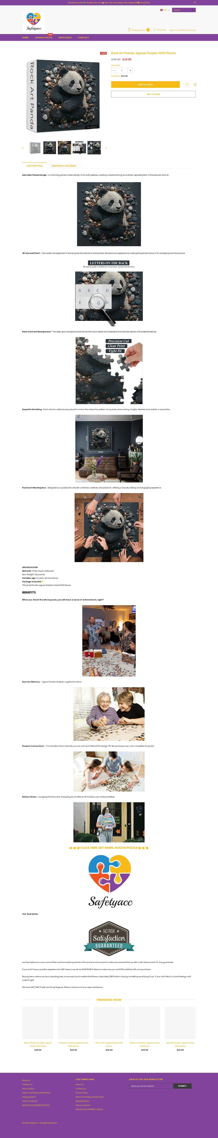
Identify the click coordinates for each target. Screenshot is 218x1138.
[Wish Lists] (186, 84)
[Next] (104, 147)
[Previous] (25, 147)
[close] (194, 2)
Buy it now (153, 94)
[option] (64, 94)
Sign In (173, 30)
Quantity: (115, 65)
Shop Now (145, 2)
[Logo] (33, 22)
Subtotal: (115, 76)
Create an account (187, 30)
